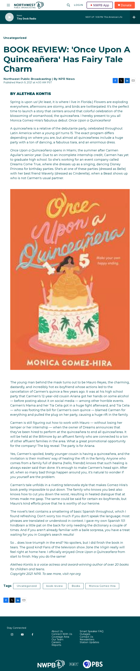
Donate (126, 5)
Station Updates (89, 642)
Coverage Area (60, 637)
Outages (85, 634)
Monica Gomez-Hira (102, 586)
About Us (57, 631)
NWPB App (101, 5)
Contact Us (86, 637)
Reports (56, 645)
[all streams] (135, 17)
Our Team (57, 639)
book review (54, 586)
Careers (56, 642)
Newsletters (87, 639)
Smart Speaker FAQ (91, 631)
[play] (9, 17)
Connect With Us (62, 634)
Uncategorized (14, 38)
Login (78, 5)
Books (76, 586)
